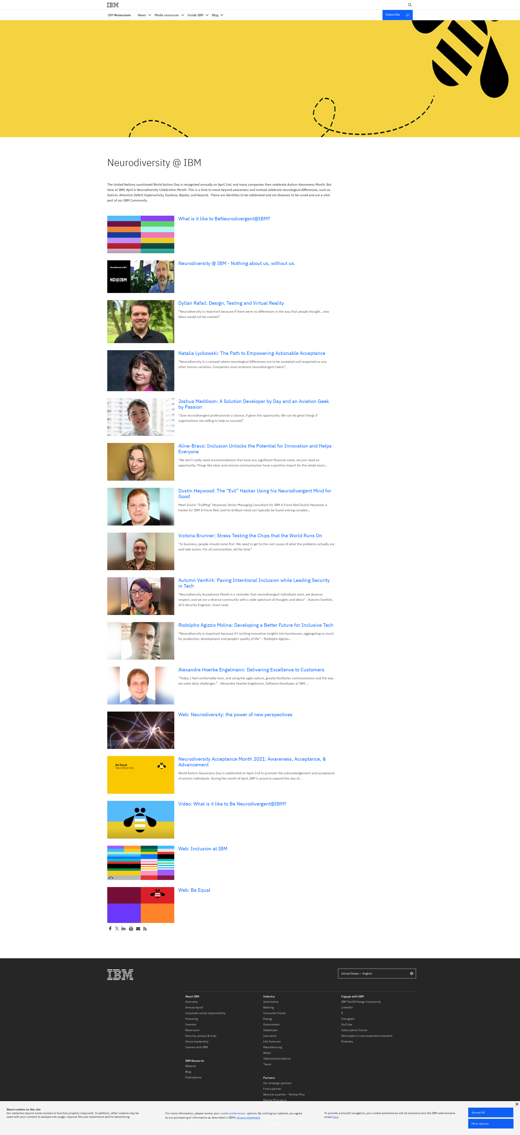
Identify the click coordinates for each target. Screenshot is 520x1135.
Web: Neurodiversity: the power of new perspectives (235, 714)
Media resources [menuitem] (167, 15)
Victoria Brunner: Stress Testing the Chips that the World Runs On (250, 535)
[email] (138, 928)
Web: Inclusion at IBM (202, 848)
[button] (517, 1104)
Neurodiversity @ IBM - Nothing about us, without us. (236, 263)
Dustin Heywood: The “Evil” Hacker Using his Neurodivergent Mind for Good (254, 493)
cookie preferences (233, 1113)
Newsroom (119, 15)
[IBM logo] (114, 5)
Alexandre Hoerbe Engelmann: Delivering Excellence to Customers (251, 669)
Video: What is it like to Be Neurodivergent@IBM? (232, 803)
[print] (131, 928)
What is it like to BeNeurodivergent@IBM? (224, 218)
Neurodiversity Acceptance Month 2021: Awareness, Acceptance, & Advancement (252, 762)
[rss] (145, 928)
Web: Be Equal (194, 890)
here (335, 1117)
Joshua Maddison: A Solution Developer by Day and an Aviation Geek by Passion (253, 404)
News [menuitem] (142, 15)
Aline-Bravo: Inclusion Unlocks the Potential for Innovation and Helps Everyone (255, 449)
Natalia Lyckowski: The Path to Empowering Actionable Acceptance (251, 353)
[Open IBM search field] (410, 5)
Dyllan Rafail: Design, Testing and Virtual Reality (231, 303)
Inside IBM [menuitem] (195, 15)
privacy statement (248, 1117)
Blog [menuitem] (215, 15)
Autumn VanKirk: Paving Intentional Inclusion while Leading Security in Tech (254, 583)
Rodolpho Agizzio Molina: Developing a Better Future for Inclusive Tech (255, 625)
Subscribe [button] (393, 14)
